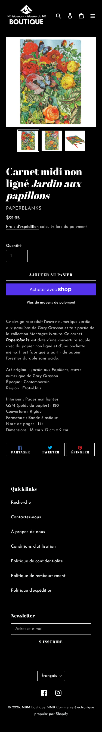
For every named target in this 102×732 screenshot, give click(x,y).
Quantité (13, 246)
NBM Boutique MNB (38, 707)
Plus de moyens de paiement (51, 303)
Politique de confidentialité (37, 561)
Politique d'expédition (31, 590)
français (49, 676)
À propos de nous (28, 532)
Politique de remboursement (38, 576)
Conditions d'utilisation (33, 546)
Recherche (21, 502)
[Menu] (92, 15)
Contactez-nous (26, 517)
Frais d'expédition (22, 227)
